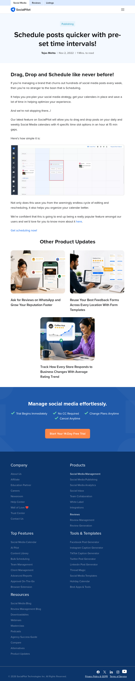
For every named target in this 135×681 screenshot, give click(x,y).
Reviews (36, 2)
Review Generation (81, 525)
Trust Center (18, 513)
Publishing (68, 24)
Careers (15, 490)
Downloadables (19, 614)
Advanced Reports (21, 575)
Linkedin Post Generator (84, 564)
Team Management (22, 564)
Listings (50, 2)
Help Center (18, 502)
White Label (77, 502)
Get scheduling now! (24, 230)
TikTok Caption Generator (84, 553)
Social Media (20, 2)
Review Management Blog (26, 609)
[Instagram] (118, 671)
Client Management (22, 570)
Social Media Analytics (83, 485)
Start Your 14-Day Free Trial (67, 433)
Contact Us (17, 518)
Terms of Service (118, 676)
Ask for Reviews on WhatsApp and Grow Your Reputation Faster (36, 302)
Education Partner (21, 485)
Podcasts (16, 631)
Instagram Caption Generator (86, 547)
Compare (16, 642)
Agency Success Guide (24, 637)
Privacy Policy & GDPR (96, 676)
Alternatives (18, 648)
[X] (104, 671)
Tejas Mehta (48, 53)
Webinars (16, 620)
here (79, 221)
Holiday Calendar (80, 581)
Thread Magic (78, 570)
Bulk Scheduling (20, 559)
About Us (16, 474)
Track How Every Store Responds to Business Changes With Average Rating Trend (66, 371)
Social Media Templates (83, 575)
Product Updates (20, 653)
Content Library (19, 553)
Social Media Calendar (23, 542)
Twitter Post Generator (83, 559)
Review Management (82, 520)
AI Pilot (15, 547)
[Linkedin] (111, 671)
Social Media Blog (21, 603)
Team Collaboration (81, 496)
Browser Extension (21, 587)
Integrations (77, 507)
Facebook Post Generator (84, 542)
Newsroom (17, 496)
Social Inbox (77, 490)
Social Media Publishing (83, 479)
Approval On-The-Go (23, 581)
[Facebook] (98, 671)
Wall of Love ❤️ (20, 507)
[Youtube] (124, 671)
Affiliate (15, 479)
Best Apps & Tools (80, 587)
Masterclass (17, 625)
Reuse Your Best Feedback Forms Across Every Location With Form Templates (94, 304)
